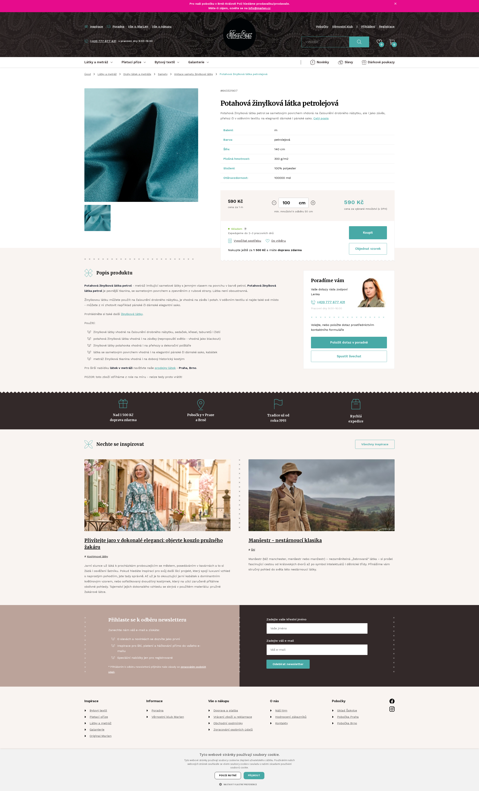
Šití (253, 549)
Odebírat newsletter (288, 664)
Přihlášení (368, 26)
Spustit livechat (349, 356)
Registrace (387, 26)
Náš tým (281, 710)
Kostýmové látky (97, 556)
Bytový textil (98, 710)
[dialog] (239, 770)
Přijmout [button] (254, 775)
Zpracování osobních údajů (233, 729)
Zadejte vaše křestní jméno (286, 619)
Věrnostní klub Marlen (168, 717)
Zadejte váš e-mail (280, 640)
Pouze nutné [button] (228, 775)
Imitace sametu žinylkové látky (193, 74)
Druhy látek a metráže (137, 74)
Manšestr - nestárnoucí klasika (285, 540)
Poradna (158, 710)
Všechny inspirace (374, 444)
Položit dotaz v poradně (349, 342)
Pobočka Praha (348, 717)
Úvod (87, 74)
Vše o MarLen (138, 26)
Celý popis (321, 118)
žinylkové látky (132, 314)
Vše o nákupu (161, 26)
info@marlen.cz (259, 8)
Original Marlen (101, 736)
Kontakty (281, 723)
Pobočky (322, 26)
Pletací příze (99, 717)
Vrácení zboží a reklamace (232, 717)
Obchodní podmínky (228, 723)
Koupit (368, 232)
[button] (237, 229)
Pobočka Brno (347, 723)
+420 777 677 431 (331, 302)
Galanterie (97, 729)
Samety (162, 74)
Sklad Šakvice (347, 710)
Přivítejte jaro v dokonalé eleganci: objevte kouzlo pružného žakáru (153, 543)
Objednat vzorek (368, 249)
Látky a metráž (107, 74)
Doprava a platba (225, 710)
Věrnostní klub (342, 26)
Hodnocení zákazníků (290, 717)
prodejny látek (165, 368)
